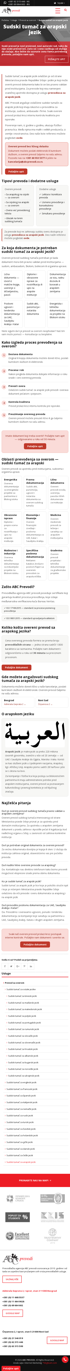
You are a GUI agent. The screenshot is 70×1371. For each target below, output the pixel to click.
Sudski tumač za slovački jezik (23, 1035)
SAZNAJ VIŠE (12, 1279)
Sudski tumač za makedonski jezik (25, 1009)
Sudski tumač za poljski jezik (22, 1015)
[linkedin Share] (31, 966)
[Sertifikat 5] (17, 1199)
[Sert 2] (53, 1236)
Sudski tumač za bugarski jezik (23, 1062)
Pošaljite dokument (16, 667)
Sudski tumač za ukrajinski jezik (23, 1075)
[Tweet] (11, 966)
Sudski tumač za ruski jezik (20, 1115)
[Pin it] (24, 966)
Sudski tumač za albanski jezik (23, 1055)
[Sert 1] (52, 1199)
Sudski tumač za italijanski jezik (22, 1102)
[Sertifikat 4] (17, 1236)
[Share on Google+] (18, 966)
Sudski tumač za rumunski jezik (23, 1029)
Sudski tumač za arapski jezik (21, 1162)
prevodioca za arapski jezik (28, 234)
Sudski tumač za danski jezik (21, 1148)
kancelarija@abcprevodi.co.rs (25, 161)
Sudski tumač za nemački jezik (21, 1109)
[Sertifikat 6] (17, 1218)
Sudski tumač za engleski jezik (21, 1082)
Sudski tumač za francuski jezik (22, 1089)
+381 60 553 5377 (35, 157)
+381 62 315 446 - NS (19, 1)
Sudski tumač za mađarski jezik (23, 1002)
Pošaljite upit (16, 171)
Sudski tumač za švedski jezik (21, 1128)
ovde (19, 137)
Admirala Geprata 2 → (15, 704)
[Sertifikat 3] (52, 1218)
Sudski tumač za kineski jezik (22, 996)
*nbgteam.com (50, 1363)
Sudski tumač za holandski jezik (22, 1135)
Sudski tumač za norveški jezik (23, 1069)
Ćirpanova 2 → (45, 704)
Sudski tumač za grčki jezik (20, 1142)
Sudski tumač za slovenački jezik (24, 1042)
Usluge (14, 20)
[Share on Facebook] (5, 966)
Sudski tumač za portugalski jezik (24, 1022)
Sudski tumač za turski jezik (20, 1122)
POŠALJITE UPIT (56, 59)
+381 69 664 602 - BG (19, 4)
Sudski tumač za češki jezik (20, 1155)
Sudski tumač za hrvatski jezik (23, 1049)
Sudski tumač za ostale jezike (21, 989)
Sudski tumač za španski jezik (21, 1095)
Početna (5, 20)
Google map (13, 1313)
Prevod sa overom (28, 20)
